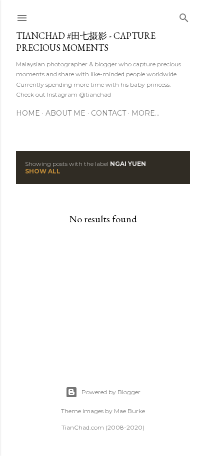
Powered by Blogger (111, 392)
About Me (66, 113)
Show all (42, 171)
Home (28, 113)
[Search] (184, 15)
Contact (108, 113)
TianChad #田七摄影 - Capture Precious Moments (86, 41)
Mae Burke (129, 411)
